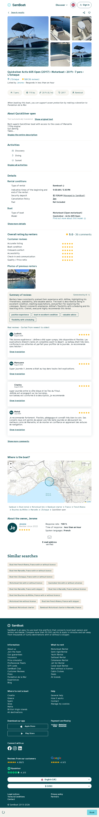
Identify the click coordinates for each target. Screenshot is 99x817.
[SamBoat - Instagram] (15, 748)
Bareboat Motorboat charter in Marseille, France (60, 607)
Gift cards (12, 666)
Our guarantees (14, 654)
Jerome (20, 82)
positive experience (20, 314)
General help (57, 695)
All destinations (15, 712)
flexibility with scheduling (22, 319)
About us (11, 649)
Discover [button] (60, 4)
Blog (9, 682)
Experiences (13, 680)
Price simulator (14, 660)
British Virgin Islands (17, 709)
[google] (56, 758)
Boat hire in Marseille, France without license (67, 589)
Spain (10, 701)
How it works (57, 698)
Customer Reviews (16, 671)
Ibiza (9, 704)
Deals (53, 674)
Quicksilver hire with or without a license (65, 583)
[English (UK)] (73, 5)
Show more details (17, 223)
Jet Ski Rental (57, 663)
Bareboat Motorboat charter (22, 607)
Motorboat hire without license (23, 601)
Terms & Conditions (16, 797)
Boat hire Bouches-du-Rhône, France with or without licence (35, 595)
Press (10, 674)
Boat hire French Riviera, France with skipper (60, 601)
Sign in (85, 4)
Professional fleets (16, 663)
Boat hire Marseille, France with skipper (26, 589)
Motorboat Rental (59, 649)
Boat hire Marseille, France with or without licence (30, 570)
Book (92, 812)
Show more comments (18, 441)
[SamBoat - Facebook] (9, 748)
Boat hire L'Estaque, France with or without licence (31, 577)
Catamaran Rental (59, 660)
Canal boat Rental (59, 666)
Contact (55, 701)
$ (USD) (48, 786)
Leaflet (88, 502)
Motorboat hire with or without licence (26, 583)
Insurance (12, 657)
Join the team (14, 652)
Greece (10, 698)
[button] (11, 464)
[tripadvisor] (14, 768)
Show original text (44, 119)
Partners (55, 797)
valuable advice (69, 314)
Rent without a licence (62, 668)
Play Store (30, 733)
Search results (17, 12)
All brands (55, 677)
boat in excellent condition (46, 314)
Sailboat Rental (58, 657)
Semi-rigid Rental (59, 652)
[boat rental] (16, 5)
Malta (10, 706)
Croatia (10, 695)
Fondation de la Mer (16, 677)
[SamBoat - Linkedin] (20, 748)
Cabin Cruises (57, 671)
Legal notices (13, 794)
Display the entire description (22, 134)
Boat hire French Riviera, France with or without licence (33, 564)
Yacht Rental (57, 654)
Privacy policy (57, 794)
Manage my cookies (60, 704)
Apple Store (29, 726)
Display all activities (17, 165)
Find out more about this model (68, 218)
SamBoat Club (14, 668)
